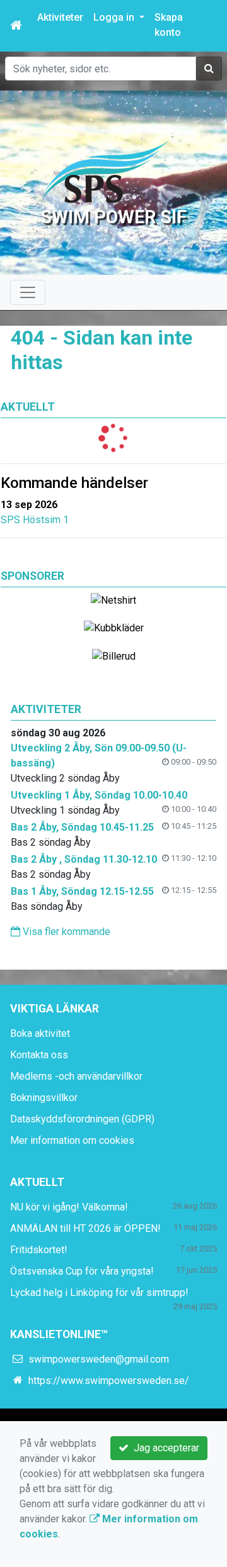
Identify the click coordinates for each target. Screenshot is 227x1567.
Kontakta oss (39, 1055)
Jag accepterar (164, 1448)
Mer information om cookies (72, 1140)
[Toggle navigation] (27, 292)
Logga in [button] (115, 17)
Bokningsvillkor (44, 1098)
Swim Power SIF (113, 217)
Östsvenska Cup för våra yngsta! (82, 1271)
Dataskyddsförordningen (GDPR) (82, 1119)
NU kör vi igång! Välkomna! (69, 1207)
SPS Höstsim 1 (35, 520)
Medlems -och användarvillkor (76, 1076)
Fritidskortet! (38, 1250)
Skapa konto (168, 24)
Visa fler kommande (65, 932)
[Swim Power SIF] (106, 171)
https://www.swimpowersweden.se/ (108, 1381)
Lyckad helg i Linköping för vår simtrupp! (99, 1292)
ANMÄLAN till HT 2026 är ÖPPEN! (85, 1228)
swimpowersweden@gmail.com (98, 1359)
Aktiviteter (60, 17)
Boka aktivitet (40, 1033)
